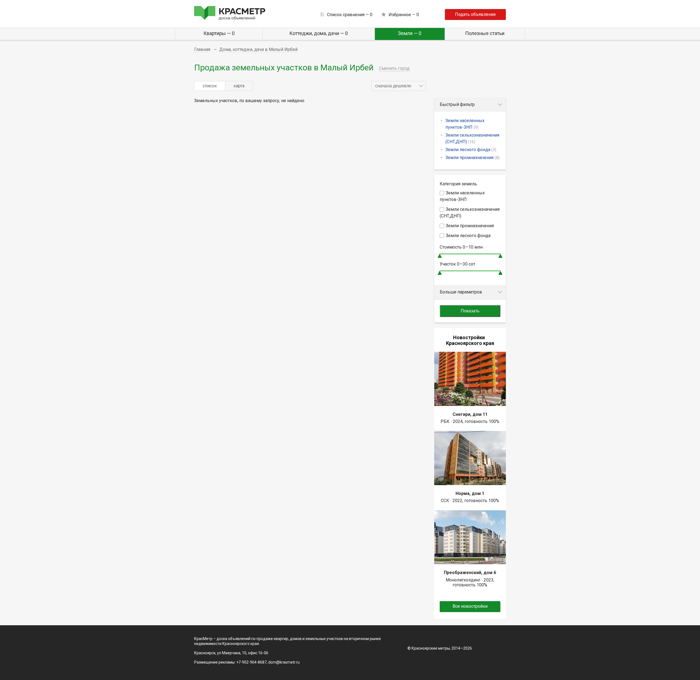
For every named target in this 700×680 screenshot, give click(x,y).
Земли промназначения (472, 157)
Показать (470, 311)
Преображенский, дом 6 (470, 572)
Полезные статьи (484, 33)
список (210, 85)
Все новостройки (470, 606)
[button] (398, 86)
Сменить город (394, 68)
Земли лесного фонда (470, 149)
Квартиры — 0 (219, 33)
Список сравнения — (349, 14)
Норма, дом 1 (470, 493)
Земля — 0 (409, 33)
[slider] (440, 256)
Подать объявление (475, 14)
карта (239, 85)
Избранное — (404, 14)
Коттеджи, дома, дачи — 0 (318, 33)
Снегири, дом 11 (470, 414)
